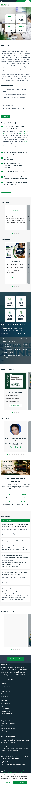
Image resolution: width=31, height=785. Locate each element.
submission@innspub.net (12, 723)
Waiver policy (4, 696)
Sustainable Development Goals (10, 566)
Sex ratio (20, 564)
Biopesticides (17, 533)
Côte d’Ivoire (18, 597)
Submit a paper (5, 708)
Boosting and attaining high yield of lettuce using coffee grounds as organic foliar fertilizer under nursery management (14, 543)
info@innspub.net (11, 721)
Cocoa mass (11, 597)
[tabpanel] (15, 562)
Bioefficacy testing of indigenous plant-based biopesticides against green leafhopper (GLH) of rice (15, 526)
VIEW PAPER (15, 277)
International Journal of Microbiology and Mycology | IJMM (15, 643)
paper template (23, 133)
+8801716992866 (9, 726)
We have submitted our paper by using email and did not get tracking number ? (15, 178)
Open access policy (6, 693)
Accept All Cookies (20, 782)
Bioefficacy (10, 533)
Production (5, 583)
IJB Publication (7, 520)
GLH (22, 533)
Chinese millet (11, 581)
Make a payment (5, 711)
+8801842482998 (12, 728)
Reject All (8, 782)
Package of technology (21, 549)
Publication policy (5, 686)
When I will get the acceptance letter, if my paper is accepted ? (15, 172)
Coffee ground (11, 548)
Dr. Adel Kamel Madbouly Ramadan (15, 438)
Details (6, 116)
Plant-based (12, 535)
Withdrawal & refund (6, 713)
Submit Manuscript (15, 659)
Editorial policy (5, 688)
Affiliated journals (5, 703)
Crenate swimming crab (12, 564)
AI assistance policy (6, 691)
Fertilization (19, 581)
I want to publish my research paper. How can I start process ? (14, 127)
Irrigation (24, 581)
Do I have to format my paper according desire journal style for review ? (15, 153)
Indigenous (5, 535)
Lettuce (9, 549)
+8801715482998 (12, 731)
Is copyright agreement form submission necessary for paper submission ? (13, 165)
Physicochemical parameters (16, 599)
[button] (12, 233)
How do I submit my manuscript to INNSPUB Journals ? (14, 159)
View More (7, 191)
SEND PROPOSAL (15, 406)
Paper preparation (5, 706)
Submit (27, 1)
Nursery (13, 549)
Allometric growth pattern (14, 562)
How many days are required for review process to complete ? (15, 183)
